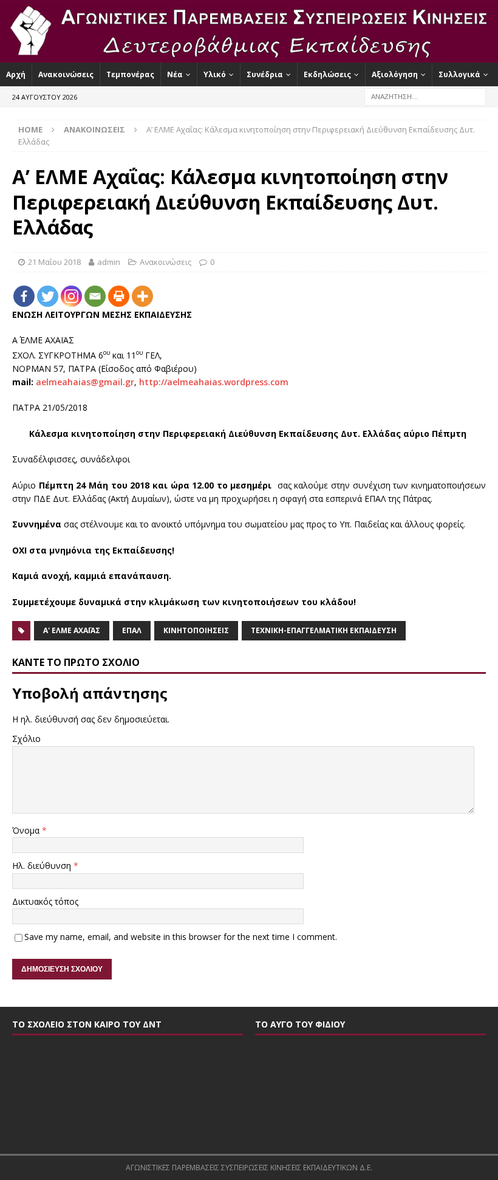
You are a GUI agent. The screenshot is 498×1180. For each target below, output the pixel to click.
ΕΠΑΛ (132, 630)
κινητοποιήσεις (196, 630)
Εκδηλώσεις (327, 74)
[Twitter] (47, 296)
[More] (142, 296)
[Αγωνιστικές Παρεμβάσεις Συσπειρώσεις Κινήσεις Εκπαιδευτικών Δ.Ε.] (249, 55)
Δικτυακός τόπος (45, 901)
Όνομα (27, 830)
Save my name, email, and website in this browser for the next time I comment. (180, 936)
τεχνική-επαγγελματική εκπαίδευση (324, 630)
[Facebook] (24, 296)
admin (108, 261)
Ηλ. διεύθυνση (42, 865)
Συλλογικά (459, 74)
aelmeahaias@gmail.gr (85, 382)
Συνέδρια (265, 74)
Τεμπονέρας (130, 74)
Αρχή (16, 74)
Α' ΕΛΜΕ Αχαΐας (71, 630)
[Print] (118, 296)
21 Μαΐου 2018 (54, 261)
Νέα (175, 74)
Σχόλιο (26, 738)
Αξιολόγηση (395, 74)
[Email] (95, 296)
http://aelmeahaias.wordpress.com (213, 382)
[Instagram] (71, 296)
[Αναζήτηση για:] (425, 95)
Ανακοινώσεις (66, 74)
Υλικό (214, 74)
